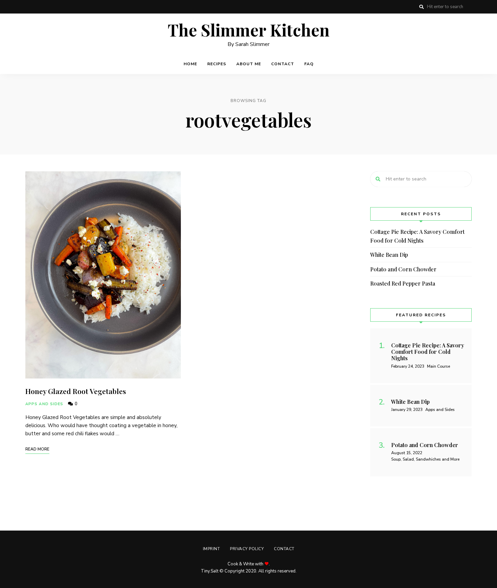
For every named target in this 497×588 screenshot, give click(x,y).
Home (190, 64)
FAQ (309, 64)
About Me (248, 64)
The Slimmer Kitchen (249, 30)
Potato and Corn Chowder (403, 269)
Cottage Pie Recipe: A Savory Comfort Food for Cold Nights (417, 236)
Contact (282, 64)
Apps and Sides (44, 404)
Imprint (211, 549)
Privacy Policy (247, 549)
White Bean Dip (389, 254)
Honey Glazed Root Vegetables (75, 391)
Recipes (216, 64)
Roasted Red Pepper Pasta (402, 283)
